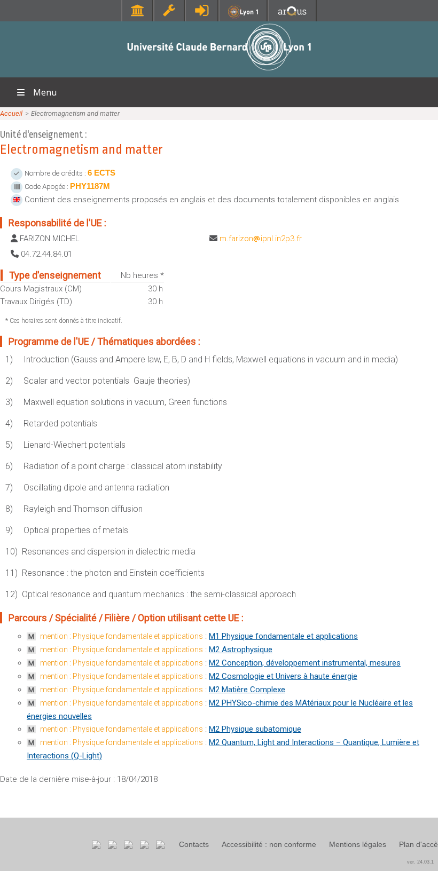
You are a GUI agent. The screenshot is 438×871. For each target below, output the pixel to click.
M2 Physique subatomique (255, 729)
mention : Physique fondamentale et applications (121, 636)
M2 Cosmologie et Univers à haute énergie (283, 676)
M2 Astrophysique (240, 649)
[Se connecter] (201, 10)
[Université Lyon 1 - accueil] (219, 71)
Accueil (11, 113)
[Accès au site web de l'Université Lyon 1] (243, 16)
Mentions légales (357, 844)
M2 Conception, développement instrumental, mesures (305, 663)
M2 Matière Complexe (247, 689)
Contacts (194, 844)
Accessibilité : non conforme (269, 844)
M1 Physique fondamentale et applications (283, 636)
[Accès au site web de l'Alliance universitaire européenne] (292, 15)
